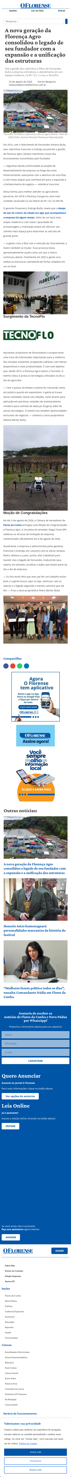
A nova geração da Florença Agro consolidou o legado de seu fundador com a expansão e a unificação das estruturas (35, 868)
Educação (9, 1322)
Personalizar (35, 1461)
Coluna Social (11, 1373)
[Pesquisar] (66, 21)
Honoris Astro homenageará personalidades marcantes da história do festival (35, 930)
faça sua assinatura (12, 1229)
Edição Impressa (13, 1276)
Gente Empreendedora (16, 1357)
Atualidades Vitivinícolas (17, 1352)
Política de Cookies (28, 1443)
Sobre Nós (10, 1265)
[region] (35, 1447)
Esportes (9, 1327)
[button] (6, 666)
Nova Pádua (11, 1301)
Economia (10, 1316)
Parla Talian (11, 1367)
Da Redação (10, 1399)
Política (8, 1306)
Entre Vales (10, 1378)
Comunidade (11, 1337)
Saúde (8, 1332)
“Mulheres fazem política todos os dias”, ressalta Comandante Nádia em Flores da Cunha (35, 992)
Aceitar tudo (35, 1452)
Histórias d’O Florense (16, 1394)
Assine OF (10, 1281)
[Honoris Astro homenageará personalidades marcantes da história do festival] (36, 899)
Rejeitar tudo (36, 1470)
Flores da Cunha (13, 1295)
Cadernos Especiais (14, 1311)
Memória (9, 1362)
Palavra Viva (11, 1383)
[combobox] (34, 21)
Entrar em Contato (14, 1270)
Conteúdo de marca (14, 1389)
